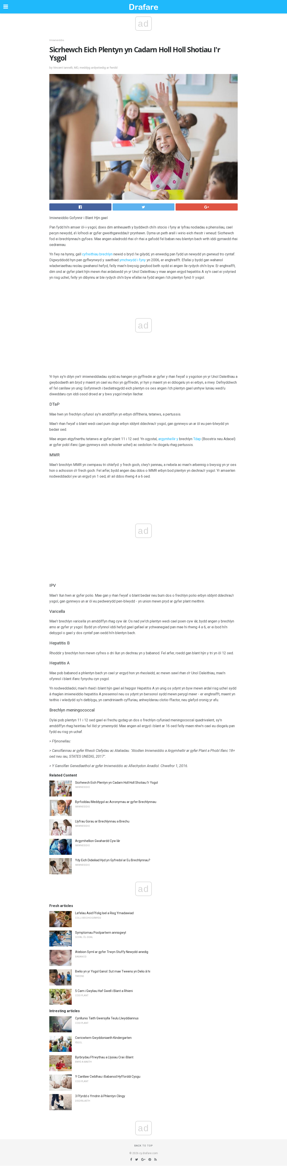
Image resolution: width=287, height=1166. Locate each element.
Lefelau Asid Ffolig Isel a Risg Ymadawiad (104, 913)
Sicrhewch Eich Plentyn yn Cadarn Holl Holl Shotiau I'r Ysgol (116, 782)
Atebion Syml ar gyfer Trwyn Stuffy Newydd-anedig (111, 952)
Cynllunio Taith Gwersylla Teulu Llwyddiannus (107, 1018)
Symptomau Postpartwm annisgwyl (100, 932)
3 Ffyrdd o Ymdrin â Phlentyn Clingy (100, 1096)
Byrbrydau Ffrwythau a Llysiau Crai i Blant (104, 1057)
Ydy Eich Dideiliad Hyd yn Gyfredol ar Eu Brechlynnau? (112, 860)
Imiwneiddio (56, 40)
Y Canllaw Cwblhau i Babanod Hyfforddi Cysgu (107, 1076)
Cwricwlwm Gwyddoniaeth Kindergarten (103, 1038)
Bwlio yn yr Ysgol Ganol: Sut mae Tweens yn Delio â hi (112, 971)
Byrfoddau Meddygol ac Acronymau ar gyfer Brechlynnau (115, 802)
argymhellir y (168, 439)
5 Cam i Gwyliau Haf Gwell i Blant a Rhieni (104, 991)
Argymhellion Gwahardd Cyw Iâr (97, 841)
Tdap (197, 439)
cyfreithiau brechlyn (97, 254)
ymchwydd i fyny (133, 260)
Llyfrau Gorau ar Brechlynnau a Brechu (102, 821)
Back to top (143, 1145)
